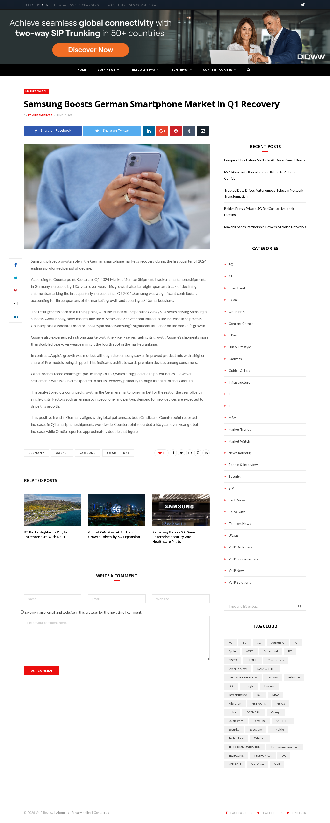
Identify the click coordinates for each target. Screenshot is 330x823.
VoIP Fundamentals (243, 559)
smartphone (118, 453)
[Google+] (162, 131)
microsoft (235, 703)
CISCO (233, 660)
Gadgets (235, 359)
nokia (232, 712)
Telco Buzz (237, 512)
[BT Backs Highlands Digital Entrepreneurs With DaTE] (52, 510)
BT (290, 651)
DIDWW (273, 677)
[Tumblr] (189, 131)
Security (235, 476)
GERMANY (36, 453)
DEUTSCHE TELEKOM (243, 677)
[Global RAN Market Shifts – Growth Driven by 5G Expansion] (116, 510)
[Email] (203, 131)
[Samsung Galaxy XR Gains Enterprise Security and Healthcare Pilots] (181, 510)
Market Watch (36, 91)
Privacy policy (81, 813)
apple (232, 651)
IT (230, 406)
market (62, 453)
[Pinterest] (176, 131)
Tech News (179, 70)
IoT (231, 394)
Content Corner (217, 70)
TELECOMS (236, 755)
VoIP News (106, 70)
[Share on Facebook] (15, 264)
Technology (236, 738)
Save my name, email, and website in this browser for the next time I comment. (83, 612)
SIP (231, 488)
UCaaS (234, 535)
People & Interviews (244, 465)
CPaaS (233, 335)
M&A (232, 417)
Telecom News (142, 70)
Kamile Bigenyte (40, 115)
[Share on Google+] (189, 452)
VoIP (277, 764)
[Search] (247, 70)
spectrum (256, 729)
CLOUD (252, 660)
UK (284, 755)
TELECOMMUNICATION (244, 747)
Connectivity (276, 660)
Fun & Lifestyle (240, 347)
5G (231, 265)
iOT (259, 695)
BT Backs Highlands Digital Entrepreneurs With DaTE (46, 534)
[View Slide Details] (165, 37)
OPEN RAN (253, 712)
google (249, 686)
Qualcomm (236, 721)
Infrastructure (239, 382)
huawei (269, 686)
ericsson (294, 677)
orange (276, 712)
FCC (231, 686)
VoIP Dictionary (240, 547)
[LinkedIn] (149, 131)
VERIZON (235, 764)
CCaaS (234, 300)
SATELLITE (282, 721)
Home (82, 70)
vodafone (257, 764)
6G (259, 642)
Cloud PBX (237, 312)
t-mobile (278, 729)
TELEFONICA (262, 755)
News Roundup (240, 453)
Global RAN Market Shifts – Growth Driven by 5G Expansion (114, 534)
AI (230, 276)
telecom (259, 738)
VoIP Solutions (240, 582)
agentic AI (277, 642)
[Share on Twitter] (15, 277)
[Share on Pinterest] (197, 452)
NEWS (281, 703)
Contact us (101, 813)
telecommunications (284, 747)
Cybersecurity (238, 669)
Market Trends (240, 429)
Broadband (237, 288)
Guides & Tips (239, 370)
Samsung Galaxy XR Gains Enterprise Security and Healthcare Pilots (174, 537)
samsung (87, 453)
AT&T (249, 651)
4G (230, 642)
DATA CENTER (266, 669)
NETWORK (259, 703)
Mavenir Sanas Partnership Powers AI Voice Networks (265, 227)
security (234, 729)
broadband (271, 651)
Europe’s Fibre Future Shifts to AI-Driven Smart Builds (104, 5)
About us (62, 813)
